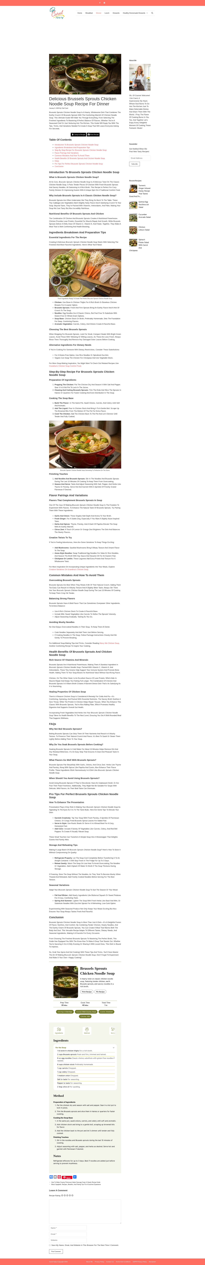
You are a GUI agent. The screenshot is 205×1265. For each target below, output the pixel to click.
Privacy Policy (99, 1262)
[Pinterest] (104, 3)
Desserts (116, 13)
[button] (152, 13)
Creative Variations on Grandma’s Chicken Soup (68, 569)
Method (87, 1033)
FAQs (57, 161)
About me (89, 1262)
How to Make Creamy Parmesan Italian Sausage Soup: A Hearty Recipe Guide (75, 1182)
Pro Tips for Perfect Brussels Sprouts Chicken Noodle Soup (79, 164)
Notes (113, 1033)
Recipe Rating (54, 1196)
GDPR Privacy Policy (140, 1262)
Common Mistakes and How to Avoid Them (72, 156)
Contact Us (110, 1262)
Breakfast (89, 13)
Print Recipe (94, 134)
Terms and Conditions (123, 1262)
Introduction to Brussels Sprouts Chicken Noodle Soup (76, 145)
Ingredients (59, 1033)
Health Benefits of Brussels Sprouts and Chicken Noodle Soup (80, 158)
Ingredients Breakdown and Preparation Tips (72, 147)
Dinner (98, 13)
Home (80, 13)
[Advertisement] (102, 35)
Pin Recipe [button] (100, 992)
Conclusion (59, 166)
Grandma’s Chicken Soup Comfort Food (65, 366)
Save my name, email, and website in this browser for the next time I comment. (85, 1245)
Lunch (107, 13)
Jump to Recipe (79, 134)
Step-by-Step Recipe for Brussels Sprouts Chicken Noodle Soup (81, 150)
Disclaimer (152, 1262)
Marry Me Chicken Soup (109, 643)
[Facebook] (100, 3)
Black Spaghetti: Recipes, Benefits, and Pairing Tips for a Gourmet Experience (76, 1184)
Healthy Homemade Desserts (134, 13)
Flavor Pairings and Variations (67, 153)
